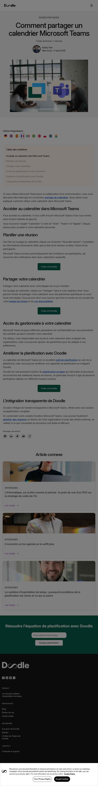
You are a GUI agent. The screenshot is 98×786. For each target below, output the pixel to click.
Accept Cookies (62, 779)
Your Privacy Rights (42, 779)
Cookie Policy (69, 774)
